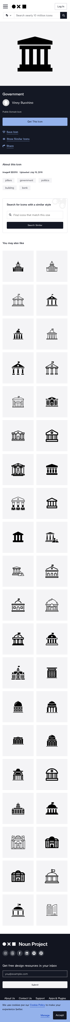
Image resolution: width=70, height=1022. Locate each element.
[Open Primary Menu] (5, 6)
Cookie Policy (37, 1005)
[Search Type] (8, 15)
